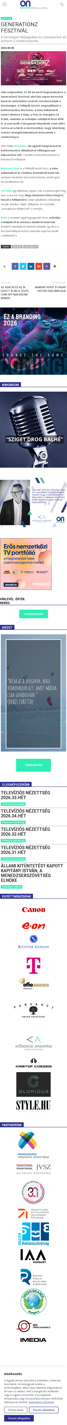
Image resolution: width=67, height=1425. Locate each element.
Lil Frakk (6, 190)
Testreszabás (16, 1409)
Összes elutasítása (44, 1409)
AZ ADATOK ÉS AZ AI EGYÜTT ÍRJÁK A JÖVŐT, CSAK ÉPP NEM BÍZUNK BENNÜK (15, 293)
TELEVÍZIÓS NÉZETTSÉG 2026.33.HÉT (25, 795)
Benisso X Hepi (10, 168)
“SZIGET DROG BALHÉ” (34, 439)
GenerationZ (31, 246)
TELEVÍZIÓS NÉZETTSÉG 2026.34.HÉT (25, 813)
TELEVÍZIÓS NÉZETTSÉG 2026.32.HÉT (25, 832)
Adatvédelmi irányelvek (41, 1402)
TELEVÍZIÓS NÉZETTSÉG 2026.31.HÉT (25, 850)
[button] (62, 4)
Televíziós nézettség (13, 803)
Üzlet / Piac (6, 18)
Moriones (20, 146)
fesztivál (17, 246)
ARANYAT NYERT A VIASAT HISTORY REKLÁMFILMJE (50, 289)
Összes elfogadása (19, 1418)
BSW (4, 217)
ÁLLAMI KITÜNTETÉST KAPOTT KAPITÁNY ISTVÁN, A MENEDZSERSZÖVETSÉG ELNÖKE (32, 873)
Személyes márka (11, 886)
